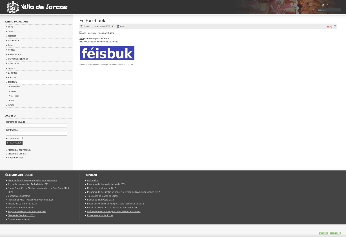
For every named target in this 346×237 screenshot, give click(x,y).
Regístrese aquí (15, 157)
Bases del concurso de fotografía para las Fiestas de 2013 (115, 203)
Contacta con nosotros (19, 196)
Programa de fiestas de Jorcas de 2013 (27, 211)
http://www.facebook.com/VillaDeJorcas (98, 41)
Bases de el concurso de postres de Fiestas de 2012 (112, 207)
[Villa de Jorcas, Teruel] (37, 7)
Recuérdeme (12, 138)
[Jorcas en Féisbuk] (107, 60)
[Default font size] (323, 4)
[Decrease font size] (326, 4)
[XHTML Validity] (335, 234)
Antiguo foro (93, 180)
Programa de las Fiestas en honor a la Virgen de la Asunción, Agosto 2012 (123, 192)
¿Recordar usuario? (18, 153)
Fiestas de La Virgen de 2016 (22, 203)
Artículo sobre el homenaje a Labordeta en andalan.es (114, 211)
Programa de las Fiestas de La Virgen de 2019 (31, 200)
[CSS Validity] (324, 234)
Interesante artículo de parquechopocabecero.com (32, 180)
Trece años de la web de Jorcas (102, 196)
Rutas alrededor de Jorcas (21, 207)
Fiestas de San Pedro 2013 (21, 215)
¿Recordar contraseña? (19, 150)
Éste (81, 38)
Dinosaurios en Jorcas (19, 219)
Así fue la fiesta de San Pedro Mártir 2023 (28, 184)
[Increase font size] (319, 4)
